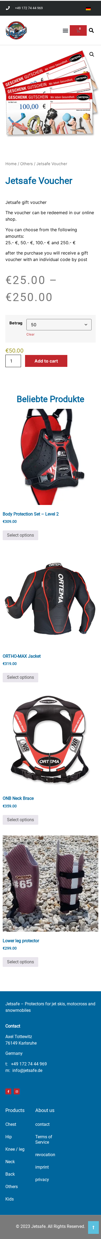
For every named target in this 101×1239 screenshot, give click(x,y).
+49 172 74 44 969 (29, 1064)
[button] (65, 30)
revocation (45, 1154)
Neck (10, 1161)
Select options (20, 535)
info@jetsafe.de (27, 1070)
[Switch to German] (88, 8)
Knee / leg (15, 1149)
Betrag (15, 323)
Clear (30, 334)
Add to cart (46, 361)
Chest (10, 1124)
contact (42, 1124)
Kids (9, 1199)
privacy (42, 1179)
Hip (8, 1136)
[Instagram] (17, 1091)
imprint (42, 1167)
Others (26, 163)
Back (10, 1174)
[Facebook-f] (8, 1091)
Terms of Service (43, 1139)
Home (11, 163)
